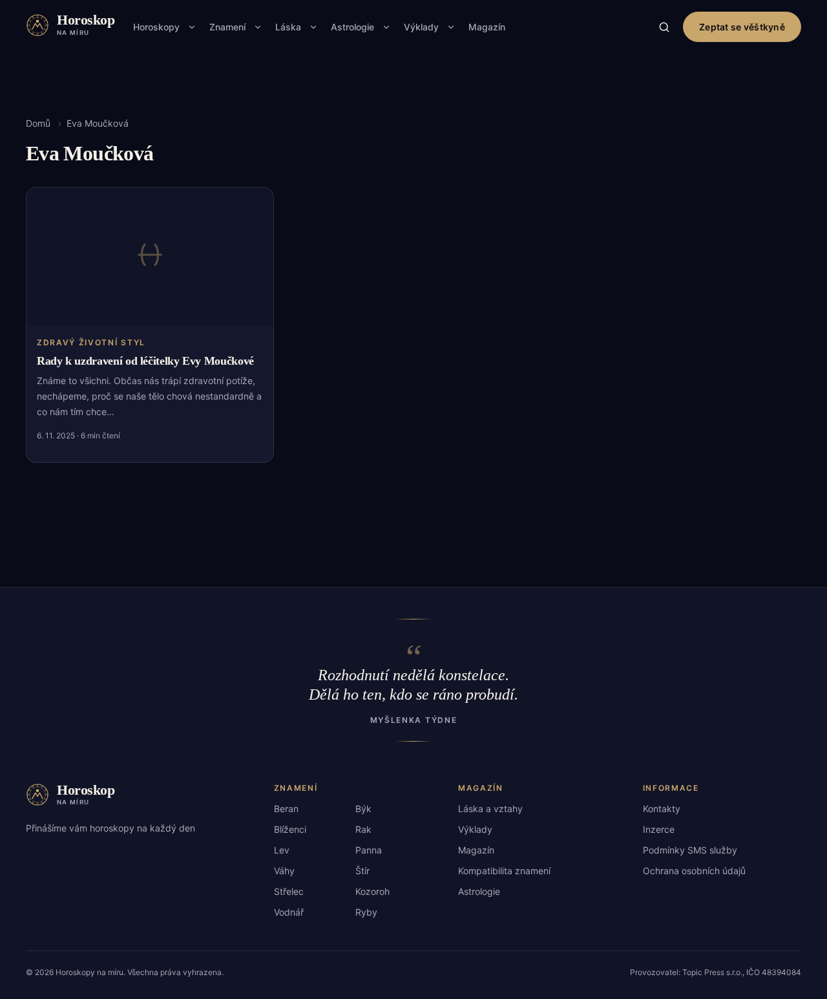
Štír (362, 870)
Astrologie (352, 26)
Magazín (486, 26)
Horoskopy (156, 26)
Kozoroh (372, 891)
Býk (363, 808)
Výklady (421, 26)
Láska (288, 26)
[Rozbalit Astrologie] (386, 27)
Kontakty (661, 808)
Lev (281, 849)
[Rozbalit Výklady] (451, 27)
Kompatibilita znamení (504, 870)
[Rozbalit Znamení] (258, 27)
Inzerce (659, 829)
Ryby (366, 912)
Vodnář (289, 912)
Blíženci (290, 829)
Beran (286, 808)
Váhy (284, 870)
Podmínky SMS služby (690, 849)
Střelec (289, 891)
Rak (363, 829)
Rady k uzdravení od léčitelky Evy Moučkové (145, 360)
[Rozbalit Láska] (313, 27)
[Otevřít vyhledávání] (664, 27)
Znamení (227, 26)
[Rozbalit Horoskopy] (192, 27)
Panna (368, 849)
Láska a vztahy (490, 808)
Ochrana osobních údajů (694, 870)
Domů (38, 123)
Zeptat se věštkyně (742, 26)
